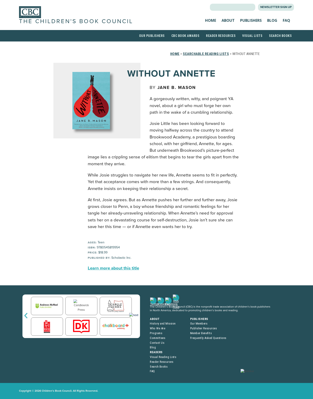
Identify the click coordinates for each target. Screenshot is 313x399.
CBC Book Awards (185, 36)
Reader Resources (221, 36)
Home (210, 20)
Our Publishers (152, 36)
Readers (156, 352)
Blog (272, 20)
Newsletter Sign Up (276, 7)
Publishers (251, 20)
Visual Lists (252, 36)
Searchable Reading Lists (206, 54)
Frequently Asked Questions (208, 338)
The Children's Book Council (76, 21)
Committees (157, 338)
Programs (156, 333)
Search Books (280, 36)
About (228, 20)
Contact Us (157, 342)
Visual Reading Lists (163, 357)
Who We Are (157, 328)
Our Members (199, 323)
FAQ (286, 20)
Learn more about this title (113, 268)
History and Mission (163, 323)
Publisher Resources (203, 328)
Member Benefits (201, 333)
